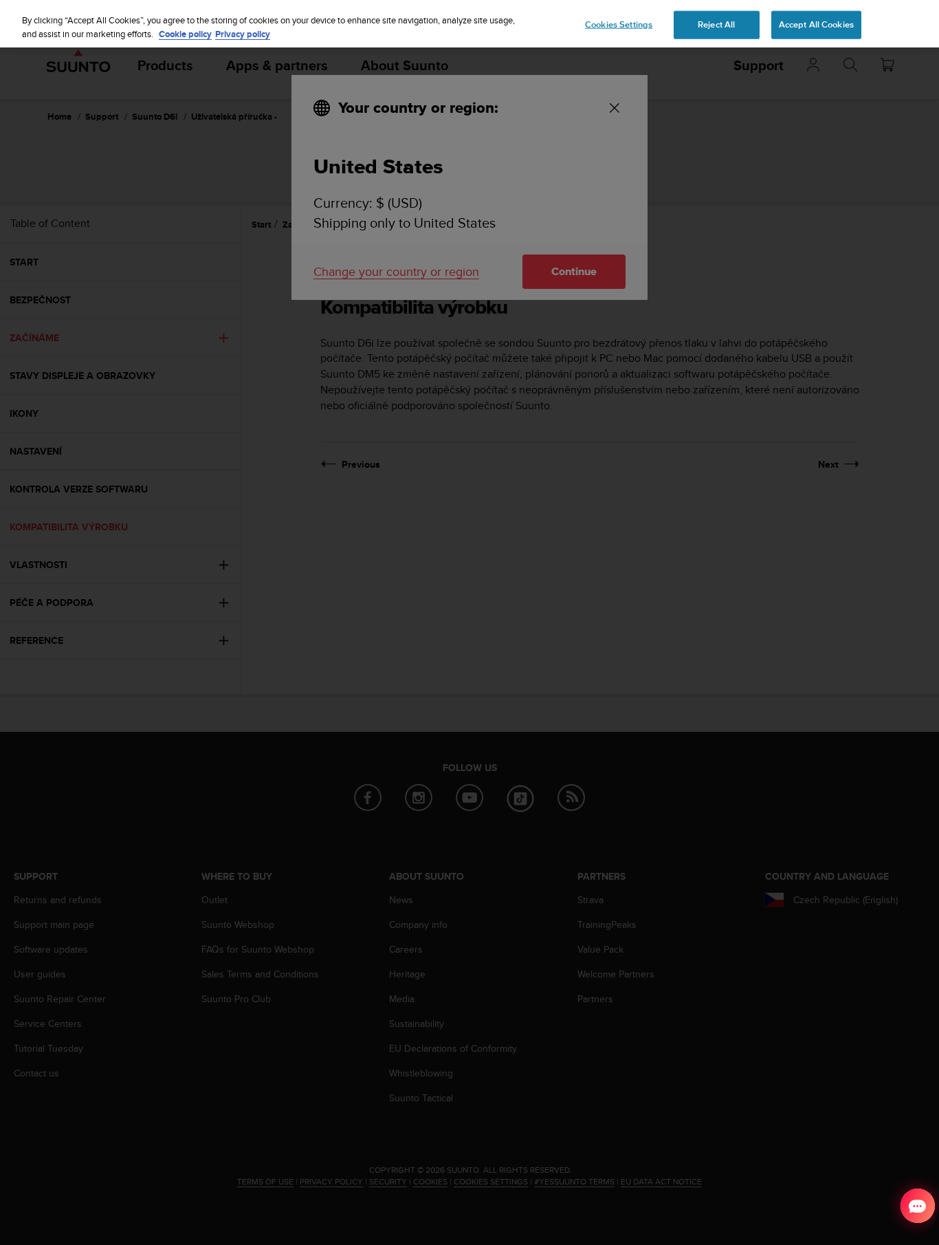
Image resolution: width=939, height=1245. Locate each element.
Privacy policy (242, 34)
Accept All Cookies (816, 24)
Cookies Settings (618, 24)
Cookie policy (185, 34)
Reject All (716, 24)
